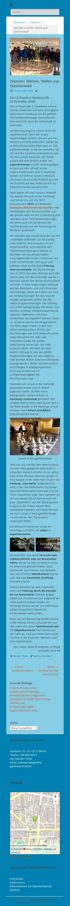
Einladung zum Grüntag (24, 691)
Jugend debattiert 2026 (24, 710)
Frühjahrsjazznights (22, 706)
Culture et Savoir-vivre (23, 688)
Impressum (17, 878)
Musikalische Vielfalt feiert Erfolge (30, 699)
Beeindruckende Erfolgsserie (27, 695)
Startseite (19, 22)
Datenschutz (17, 882)
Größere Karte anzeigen (21, 857)
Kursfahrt (46, 656)
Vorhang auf (17, 703)
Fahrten (35, 22)
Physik (25, 656)
